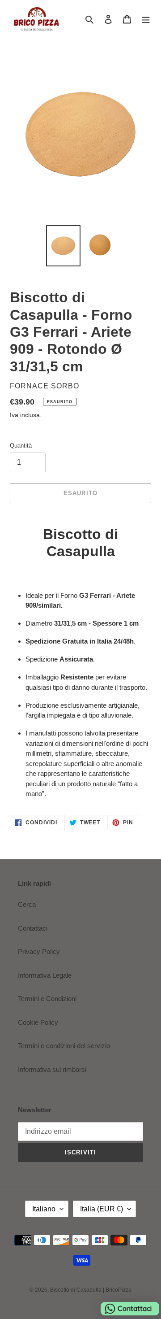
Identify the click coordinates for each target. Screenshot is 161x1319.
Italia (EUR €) (101, 1209)
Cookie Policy (38, 1022)
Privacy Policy (39, 951)
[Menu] (145, 19)
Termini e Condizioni (47, 998)
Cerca (27, 904)
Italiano (43, 1209)
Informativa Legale (45, 975)
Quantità (21, 445)
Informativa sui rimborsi (52, 1069)
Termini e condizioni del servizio (64, 1045)
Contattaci (32, 928)
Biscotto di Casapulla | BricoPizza (90, 1290)
